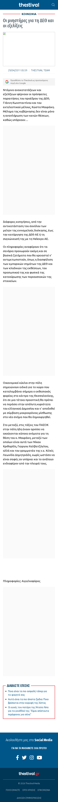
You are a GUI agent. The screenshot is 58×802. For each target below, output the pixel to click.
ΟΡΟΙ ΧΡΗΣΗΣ (28, 790)
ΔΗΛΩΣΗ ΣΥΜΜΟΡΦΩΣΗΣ (29, 798)
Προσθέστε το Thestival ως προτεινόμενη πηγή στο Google (29, 81)
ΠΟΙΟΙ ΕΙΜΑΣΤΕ (13, 790)
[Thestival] (29, 5)
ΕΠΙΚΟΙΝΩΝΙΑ (44, 790)
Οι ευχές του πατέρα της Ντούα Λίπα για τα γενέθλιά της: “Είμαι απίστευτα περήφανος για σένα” (28, 711)
